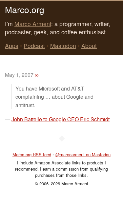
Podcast (34, 46)
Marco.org (24, 9)
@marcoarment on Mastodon (83, 154)
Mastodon (63, 46)
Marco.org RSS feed (31, 154)
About (89, 46)
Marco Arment (32, 24)
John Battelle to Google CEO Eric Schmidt (60, 119)
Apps (11, 46)
